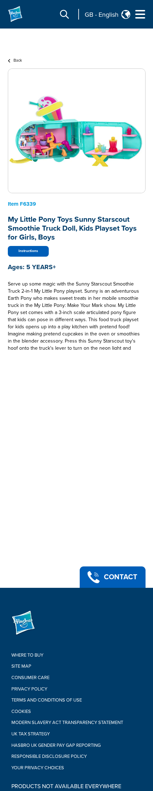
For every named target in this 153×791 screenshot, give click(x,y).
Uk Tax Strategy (30, 734)
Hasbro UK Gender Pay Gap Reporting (56, 745)
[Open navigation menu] (140, 14)
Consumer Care (30, 677)
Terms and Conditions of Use (46, 700)
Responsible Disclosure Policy (49, 756)
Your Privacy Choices (37, 768)
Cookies (21, 711)
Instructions (28, 251)
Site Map (21, 666)
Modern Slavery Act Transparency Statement (67, 722)
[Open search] (64, 14)
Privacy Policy (29, 689)
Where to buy (27, 655)
